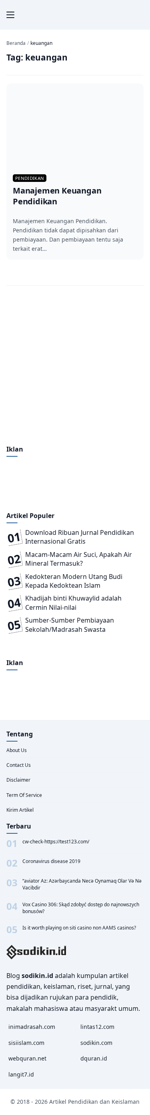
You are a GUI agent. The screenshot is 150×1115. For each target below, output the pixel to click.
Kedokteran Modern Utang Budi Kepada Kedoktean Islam (73, 581)
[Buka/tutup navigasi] (10, 15)
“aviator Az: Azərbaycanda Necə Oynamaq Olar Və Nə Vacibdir (82, 884)
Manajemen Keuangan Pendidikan (57, 196)
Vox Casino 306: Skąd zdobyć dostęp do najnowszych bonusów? (80, 908)
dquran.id (93, 1058)
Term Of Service (24, 795)
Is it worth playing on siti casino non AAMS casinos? (79, 928)
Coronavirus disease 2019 (51, 861)
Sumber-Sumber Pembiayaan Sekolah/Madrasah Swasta (69, 624)
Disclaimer (18, 779)
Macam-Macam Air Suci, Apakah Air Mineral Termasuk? (78, 559)
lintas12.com (97, 1026)
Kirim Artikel (20, 810)
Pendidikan (29, 178)
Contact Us (18, 765)
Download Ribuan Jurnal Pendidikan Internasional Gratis (79, 537)
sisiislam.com (26, 1042)
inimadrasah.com (31, 1026)
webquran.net (27, 1058)
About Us (16, 750)
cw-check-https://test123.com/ (55, 842)
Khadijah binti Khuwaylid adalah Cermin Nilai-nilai (73, 602)
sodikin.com (96, 1042)
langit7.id (21, 1074)
